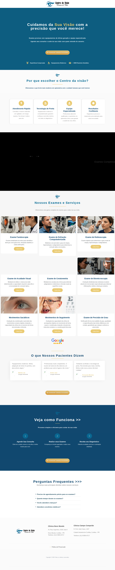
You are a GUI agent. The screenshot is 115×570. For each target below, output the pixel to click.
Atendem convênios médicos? (49, 507)
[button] (57, 494)
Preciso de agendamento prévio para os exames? (56, 494)
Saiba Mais (19, 248)
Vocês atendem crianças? (47, 503)
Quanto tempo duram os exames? (50, 498)
